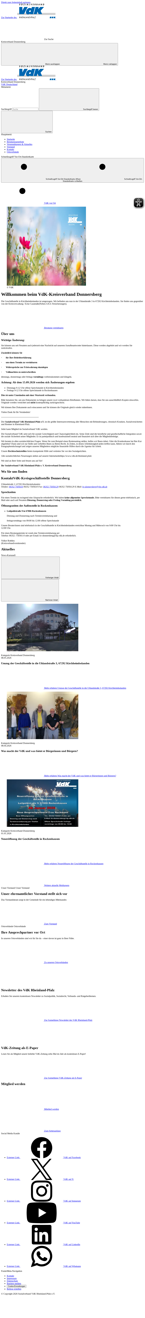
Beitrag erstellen (14, 1289)
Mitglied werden (51, 1109)
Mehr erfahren (85, 688)
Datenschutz (12, 1281)
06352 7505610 (16, 487)
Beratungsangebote (15, 142)
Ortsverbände (13, 152)
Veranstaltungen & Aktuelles (19, 144)
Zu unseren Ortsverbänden (56, 962)
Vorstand (11, 147)
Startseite (11, 139)
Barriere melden (14, 1283)
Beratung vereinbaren (53, 328)
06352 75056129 (50, 487)
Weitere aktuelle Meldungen (56, 885)
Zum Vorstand (50, 924)
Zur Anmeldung (68, 1020)
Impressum (12, 1278)
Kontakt (10, 149)
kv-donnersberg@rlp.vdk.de (94, 487)
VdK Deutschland (9, 84)
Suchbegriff (6, 109)
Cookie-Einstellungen (16, 1286)
